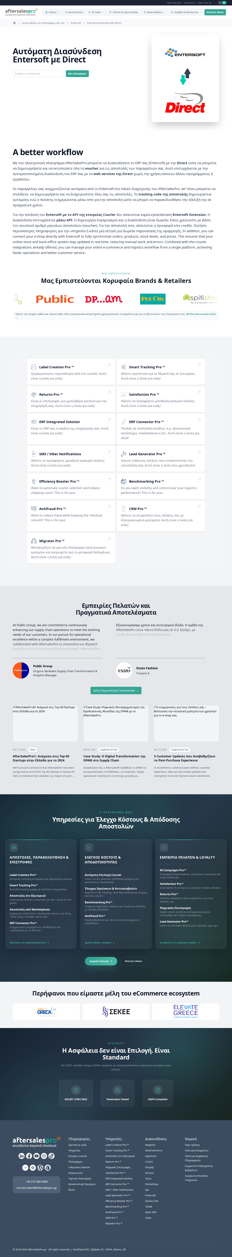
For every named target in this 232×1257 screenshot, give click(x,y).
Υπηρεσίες (74, 1150)
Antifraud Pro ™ (52, 508)
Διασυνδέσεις (154, 12)
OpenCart (150, 1156)
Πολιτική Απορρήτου (196, 1150)
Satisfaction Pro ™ (144, 394)
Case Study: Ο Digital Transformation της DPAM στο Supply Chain (114, 758)
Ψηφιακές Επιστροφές (117, 1167)
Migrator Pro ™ (51, 541)
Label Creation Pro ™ (56, 367)
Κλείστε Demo (215, 12)
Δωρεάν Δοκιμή (99, 961)
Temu (148, 1178)
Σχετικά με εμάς (174, 2)
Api (147, 1189)
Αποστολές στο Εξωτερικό (120, 1156)
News (32, 749)
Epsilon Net (151, 1201)
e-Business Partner (79, 1167)
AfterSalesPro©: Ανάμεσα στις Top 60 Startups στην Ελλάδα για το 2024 (41, 758)
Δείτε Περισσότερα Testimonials (116, 690)
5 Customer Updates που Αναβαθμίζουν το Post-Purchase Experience (184, 758)
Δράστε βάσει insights (98, 942)
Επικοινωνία (189, 2)
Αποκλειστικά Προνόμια (81, 1184)
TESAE (148, 1206)
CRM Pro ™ (138, 508)
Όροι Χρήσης (192, 1144)
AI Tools (96, 12)
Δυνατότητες (75, 12)
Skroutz (149, 1172)
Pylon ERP (150, 1212)
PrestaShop (151, 1184)
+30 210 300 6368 (37, 1182)
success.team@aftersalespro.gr (36, 1188)
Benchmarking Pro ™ (146, 481)
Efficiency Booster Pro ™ (59, 481)
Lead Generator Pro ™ (147, 454)
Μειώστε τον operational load (28, 942)
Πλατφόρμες (75, 1161)
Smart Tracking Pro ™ (147, 367)
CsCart (149, 1161)
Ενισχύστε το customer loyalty (178, 942)
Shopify (149, 1167)
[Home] (14, 23)
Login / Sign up (204, 2)
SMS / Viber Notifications (60, 454)
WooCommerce (153, 1150)
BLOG (71, 1189)
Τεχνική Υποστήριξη (79, 1178)
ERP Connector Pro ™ (146, 422)
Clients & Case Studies (125, 12)
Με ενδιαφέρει (77, 73)
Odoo (148, 1217)
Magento (150, 1144)
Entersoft (150, 1195)
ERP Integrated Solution (59, 422)
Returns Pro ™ (51, 394)
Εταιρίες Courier (77, 1156)
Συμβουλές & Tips (108, 749)
